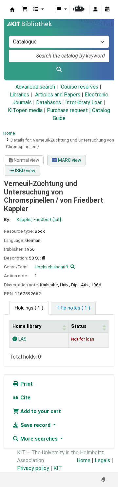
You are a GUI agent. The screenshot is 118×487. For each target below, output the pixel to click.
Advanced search (35, 87)
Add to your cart (40, 411)
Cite (24, 398)
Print (26, 384)
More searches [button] (39, 439)
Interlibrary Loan (84, 102)
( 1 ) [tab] (29, 308)
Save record (35, 425)
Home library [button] (26, 326)
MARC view (69, 160)
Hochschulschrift (52, 266)
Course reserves (79, 87)
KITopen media (25, 110)
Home (9, 133)
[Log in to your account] (95, 9)
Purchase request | (69, 110)
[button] (24, 9)
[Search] (59, 70)
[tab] (73, 308)
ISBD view (24, 170)
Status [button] (79, 326)
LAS (22, 339)
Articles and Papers (57, 95)
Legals (102, 460)
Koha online (12, 9)
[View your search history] (107, 9)
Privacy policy (33, 468)
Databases (48, 102)
